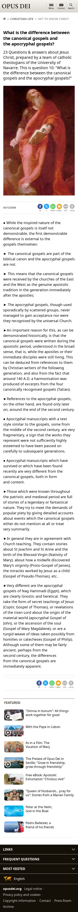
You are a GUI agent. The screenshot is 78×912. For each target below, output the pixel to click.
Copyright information (19, 900)
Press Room (62, 900)
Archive (8, 906)
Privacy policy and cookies (21, 894)
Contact (45, 900)
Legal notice (33, 888)
